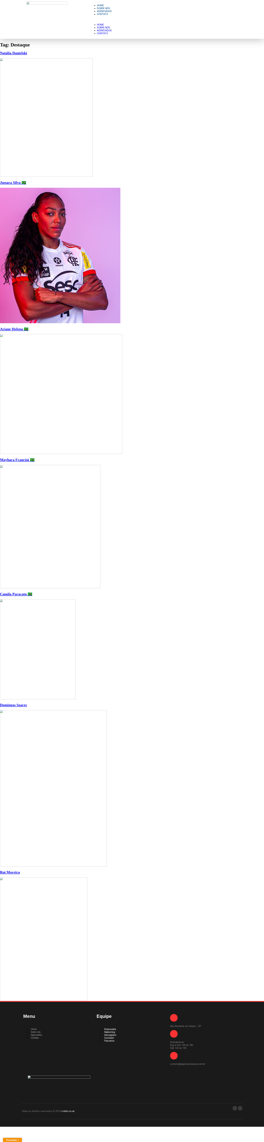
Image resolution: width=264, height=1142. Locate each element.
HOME (100, 5)
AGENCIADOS (104, 11)
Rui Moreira (10, 872)
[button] (164, 19)
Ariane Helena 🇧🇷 (14, 329)
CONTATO (102, 14)
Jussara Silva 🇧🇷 (13, 183)
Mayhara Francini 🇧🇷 (17, 460)
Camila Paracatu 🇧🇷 (16, 594)
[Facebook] (235, 1108)
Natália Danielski (13, 53)
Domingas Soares (13, 705)
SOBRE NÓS (103, 8)
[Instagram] (240, 1108)
